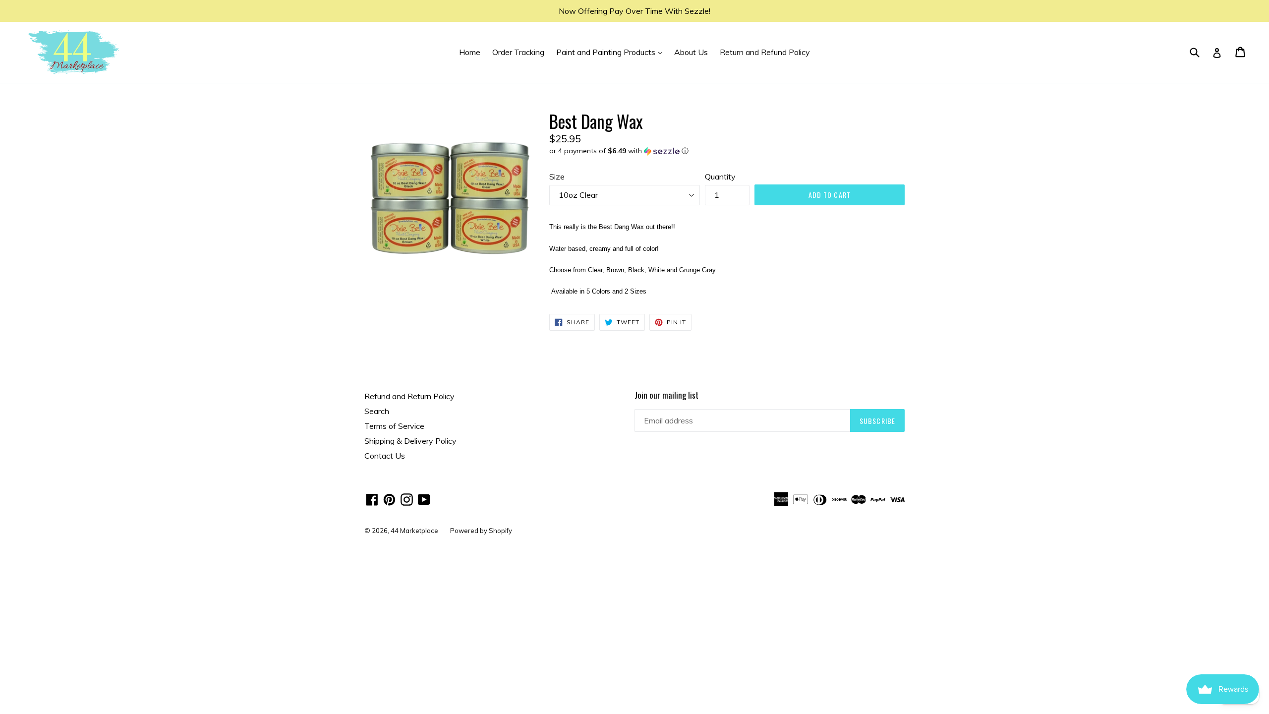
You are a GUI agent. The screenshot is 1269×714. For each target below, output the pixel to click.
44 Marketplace (414, 531)
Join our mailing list (666, 395)
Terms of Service (394, 426)
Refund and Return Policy (409, 396)
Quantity (720, 176)
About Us (691, 52)
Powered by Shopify (481, 531)
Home (469, 52)
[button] (727, 151)
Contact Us (384, 456)
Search (376, 411)
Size (557, 176)
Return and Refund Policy (765, 52)
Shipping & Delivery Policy (410, 441)
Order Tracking (518, 52)
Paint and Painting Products (611, 52)
